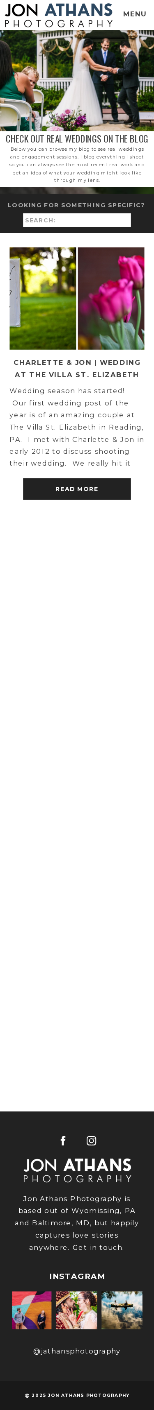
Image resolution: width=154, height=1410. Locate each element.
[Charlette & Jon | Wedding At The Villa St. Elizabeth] (76, 298)
